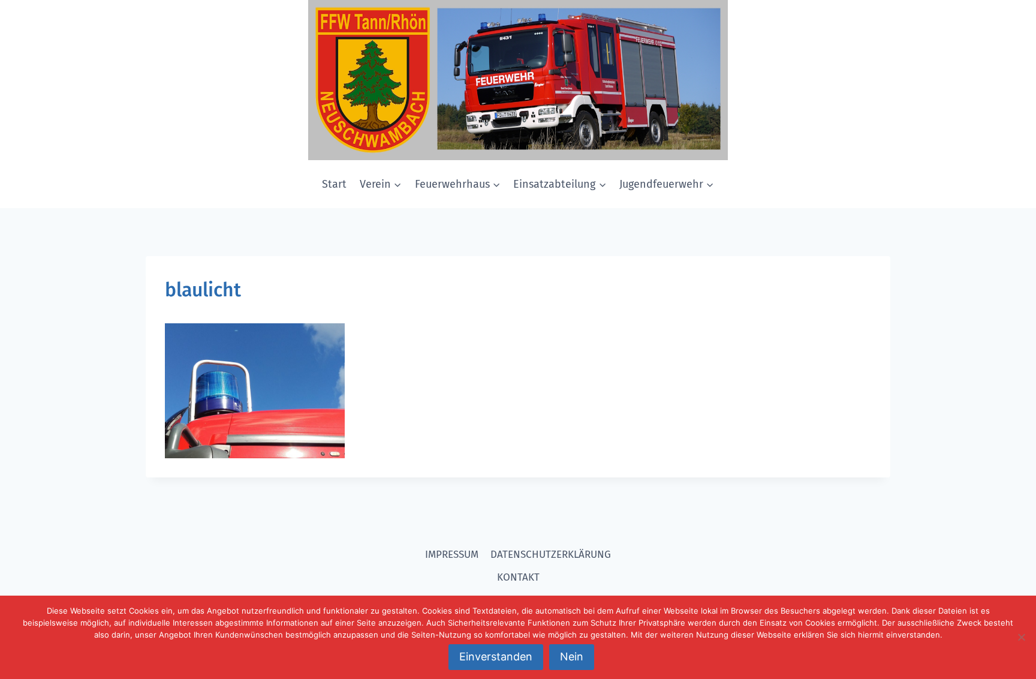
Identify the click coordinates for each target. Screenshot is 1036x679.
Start (334, 184)
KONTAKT (518, 577)
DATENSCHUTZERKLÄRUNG (550, 554)
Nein (571, 656)
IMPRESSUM (451, 554)
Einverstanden (495, 656)
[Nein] (1021, 637)
